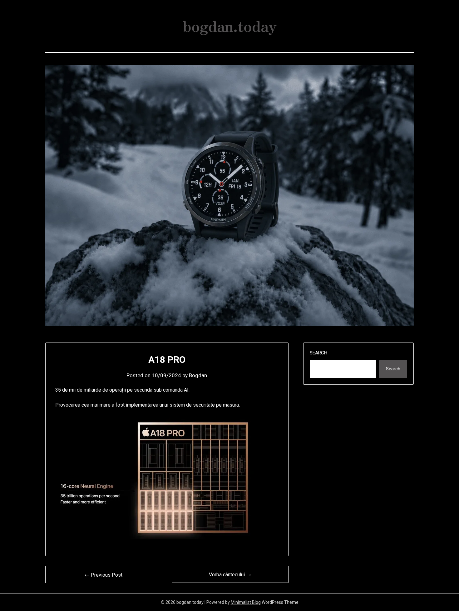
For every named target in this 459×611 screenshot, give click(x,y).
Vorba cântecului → (230, 575)
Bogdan (198, 375)
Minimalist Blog (246, 602)
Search (318, 353)
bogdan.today (229, 25)
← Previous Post (103, 575)
